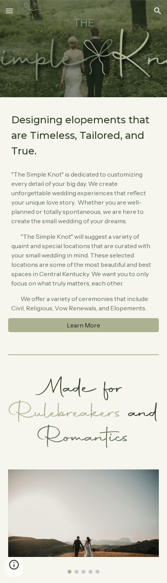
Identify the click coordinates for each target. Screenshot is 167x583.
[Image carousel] (83, 521)
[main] (83, 135)
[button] (9, 10)
